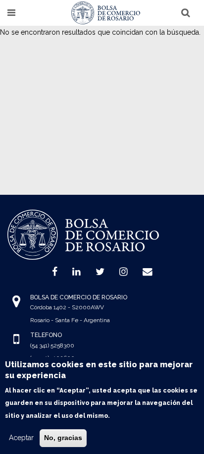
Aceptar (21, 438)
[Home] (106, 12)
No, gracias (63, 438)
